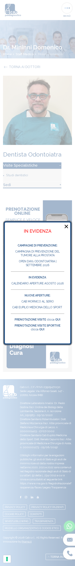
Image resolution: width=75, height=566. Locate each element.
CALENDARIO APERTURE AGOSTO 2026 (37, 283)
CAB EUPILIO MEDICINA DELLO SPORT (37, 307)
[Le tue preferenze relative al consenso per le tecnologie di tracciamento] (7, 559)
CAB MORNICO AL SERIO (37, 301)
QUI (57, 319)
